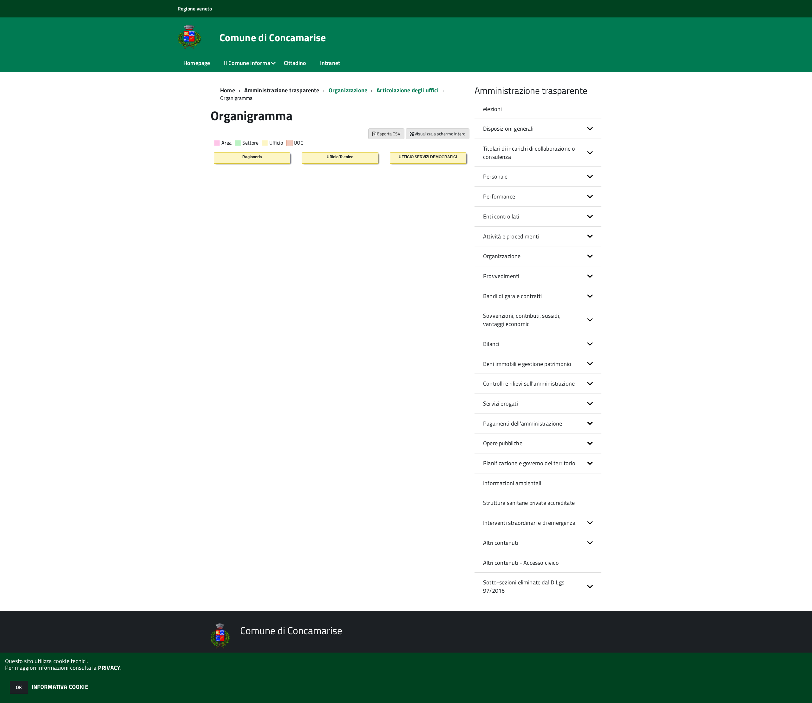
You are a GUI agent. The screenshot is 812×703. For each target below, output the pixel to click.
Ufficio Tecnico (340, 157)
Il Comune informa (247, 63)
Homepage (196, 63)
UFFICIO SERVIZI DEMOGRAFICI (428, 157)
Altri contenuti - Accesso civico (521, 562)
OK (19, 687)
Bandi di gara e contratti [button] (512, 296)
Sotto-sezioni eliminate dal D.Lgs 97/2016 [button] (523, 586)
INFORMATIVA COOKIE (60, 686)
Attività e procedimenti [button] (511, 236)
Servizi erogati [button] (500, 403)
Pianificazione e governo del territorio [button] (529, 463)
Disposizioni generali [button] (508, 128)
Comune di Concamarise (272, 37)
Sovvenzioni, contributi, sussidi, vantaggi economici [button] (521, 319)
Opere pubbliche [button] (502, 443)
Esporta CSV (388, 133)
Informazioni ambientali (512, 483)
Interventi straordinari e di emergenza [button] (529, 522)
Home (227, 90)
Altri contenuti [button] (500, 542)
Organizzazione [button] (502, 256)
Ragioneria (252, 157)
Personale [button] (495, 176)
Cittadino (295, 63)
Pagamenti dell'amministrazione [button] (522, 423)
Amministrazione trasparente (281, 90)
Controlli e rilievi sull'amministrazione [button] (529, 383)
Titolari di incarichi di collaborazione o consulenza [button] (529, 152)
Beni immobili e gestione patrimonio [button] (527, 364)
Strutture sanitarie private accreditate (529, 502)
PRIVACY (109, 667)
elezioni (492, 109)
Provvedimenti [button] (501, 276)
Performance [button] (499, 196)
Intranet (330, 63)
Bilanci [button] (491, 344)
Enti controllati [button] (501, 216)
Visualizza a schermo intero (439, 133)
